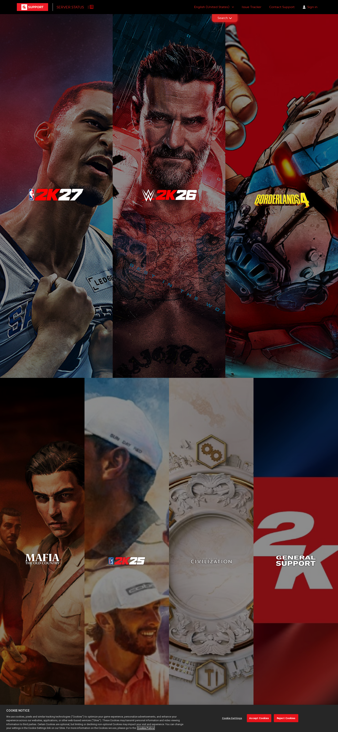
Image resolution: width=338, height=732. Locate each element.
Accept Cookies (259, 718)
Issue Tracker (251, 7)
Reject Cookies (286, 718)
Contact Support (282, 7)
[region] (169, 718)
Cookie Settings (232, 718)
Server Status (70, 7)
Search (223, 18)
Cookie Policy (146, 728)
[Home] (32, 7)
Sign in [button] (312, 7)
